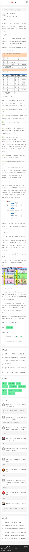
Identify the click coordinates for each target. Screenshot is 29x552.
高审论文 (5, 383)
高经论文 (5, 390)
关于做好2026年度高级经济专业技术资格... (15, 538)
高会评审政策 (13, 10)
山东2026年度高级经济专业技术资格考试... (15, 532)
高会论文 (5, 393)
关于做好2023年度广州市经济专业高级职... (15, 372)
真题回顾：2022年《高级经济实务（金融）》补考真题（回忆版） (16, 482)
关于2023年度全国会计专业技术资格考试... (15, 360)
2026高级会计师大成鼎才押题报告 (13, 522)
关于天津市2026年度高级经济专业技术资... (15, 529)
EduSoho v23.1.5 (11, 547)
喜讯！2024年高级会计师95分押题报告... (15, 354)
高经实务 (11, 390)
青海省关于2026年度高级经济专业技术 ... (15, 535)
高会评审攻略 (8, 364)
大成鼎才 (12, 549)
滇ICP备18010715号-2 (6, 550)
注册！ (21, 336)
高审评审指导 (12, 383)
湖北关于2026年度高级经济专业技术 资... (15, 525)
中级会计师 (5, 386)
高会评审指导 (10, 327)
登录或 (18, 336)
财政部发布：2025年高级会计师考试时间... (15, 357)
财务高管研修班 (13, 386)
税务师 (18, 383)
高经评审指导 (22, 386)
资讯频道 (5, 10)
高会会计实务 (18, 390)
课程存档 (26, 547)
